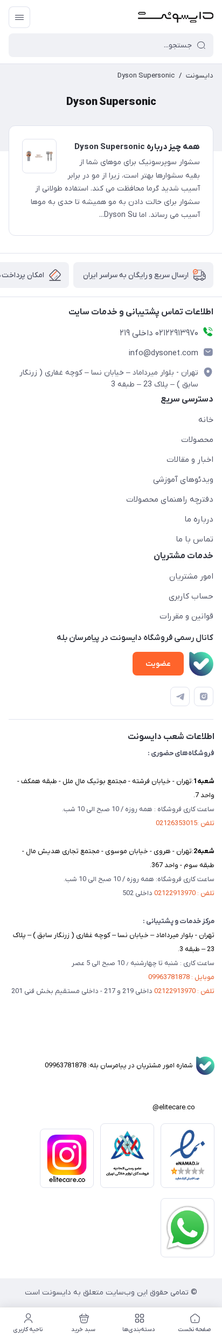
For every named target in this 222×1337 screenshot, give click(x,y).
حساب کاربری (191, 596)
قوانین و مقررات (186, 616)
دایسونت (199, 75)
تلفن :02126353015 (185, 823)
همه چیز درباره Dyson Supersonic (137, 147)
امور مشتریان (191, 576)
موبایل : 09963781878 (181, 977)
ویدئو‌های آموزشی (183, 479)
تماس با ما (194, 539)
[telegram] (180, 696)
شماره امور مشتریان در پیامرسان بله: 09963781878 (129, 1065)
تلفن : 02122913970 (184, 893)
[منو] (19, 17)
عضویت (158, 664)
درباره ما (198, 519)
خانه (205, 419)
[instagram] (203, 696)
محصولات (197, 439)
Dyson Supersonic (146, 75)
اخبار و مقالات (189, 459)
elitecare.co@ (183, 1107)
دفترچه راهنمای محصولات (169, 499)
